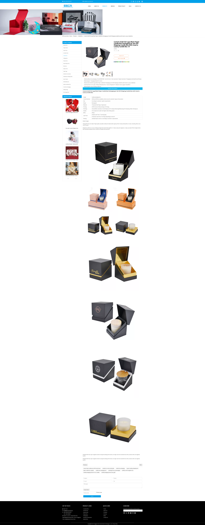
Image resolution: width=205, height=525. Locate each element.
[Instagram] (139, 1)
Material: (86, 81)
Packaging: (128, 79)
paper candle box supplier (88, 470)
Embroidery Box (66, 81)
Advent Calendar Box (67, 84)
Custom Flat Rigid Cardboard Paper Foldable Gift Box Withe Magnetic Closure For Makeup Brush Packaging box (72, 112)
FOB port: (98, 84)
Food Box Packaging (67, 86)
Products (105, 512)
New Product (65, 79)
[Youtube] (137, 1)
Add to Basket (120, 58)
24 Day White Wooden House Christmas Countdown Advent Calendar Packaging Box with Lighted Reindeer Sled (72, 175)
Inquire (120, 55)
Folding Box (65, 58)
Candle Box (65, 55)
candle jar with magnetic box (127, 470)
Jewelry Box (65, 45)
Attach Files (86, 489)
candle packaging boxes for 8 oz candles (91, 472)
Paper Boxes (65, 47)
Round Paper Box (66, 63)
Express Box (65, 68)
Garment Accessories (67, 73)
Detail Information (112, 88)
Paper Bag (65, 71)
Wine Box (65, 66)
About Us (105, 510)
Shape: (119, 79)
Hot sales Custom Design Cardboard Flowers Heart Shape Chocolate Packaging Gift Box (72, 128)
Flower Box (65, 50)
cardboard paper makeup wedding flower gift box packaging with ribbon (72, 144)
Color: (106, 79)
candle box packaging (120, 468)
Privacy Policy (115, 523)
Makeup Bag (65, 89)
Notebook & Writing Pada (67, 76)
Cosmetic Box (65, 53)
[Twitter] (135, 1)
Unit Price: (86, 84)
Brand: (98, 79)
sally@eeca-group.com (88, 1)
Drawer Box (65, 60)
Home (105, 508)
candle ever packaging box (101, 470)
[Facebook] (131, 1)
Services (105, 514)
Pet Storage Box (66, 92)
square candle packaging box (132, 468)
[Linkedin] (133, 1)
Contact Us (106, 517)
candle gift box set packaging (114, 470)
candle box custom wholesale (108, 468)
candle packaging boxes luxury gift (108, 472)
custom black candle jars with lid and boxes (92, 468)
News (105, 515)
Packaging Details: (94, 81)
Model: (85, 79)
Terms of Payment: (110, 84)
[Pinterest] (135, 513)
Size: (112, 79)
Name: (85, 82)
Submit (92, 496)
